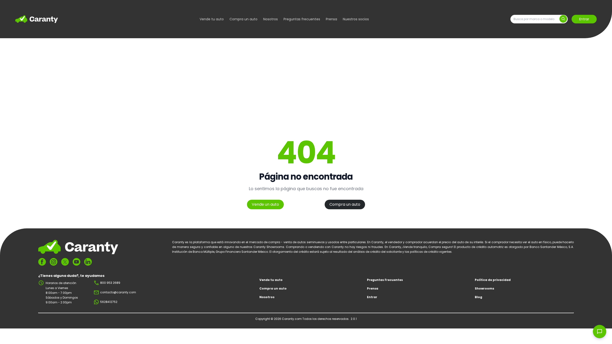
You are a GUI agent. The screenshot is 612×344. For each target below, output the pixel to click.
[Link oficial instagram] (53, 262)
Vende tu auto (212, 19)
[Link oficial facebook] (42, 262)
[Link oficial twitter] (65, 262)
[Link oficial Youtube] (76, 262)
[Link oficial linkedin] (88, 262)
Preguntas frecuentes (302, 19)
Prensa (331, 19)
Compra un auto (243, 19)
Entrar (584, 19)
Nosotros (270, 19)
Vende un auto (265, 204)
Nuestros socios (356, 19)
